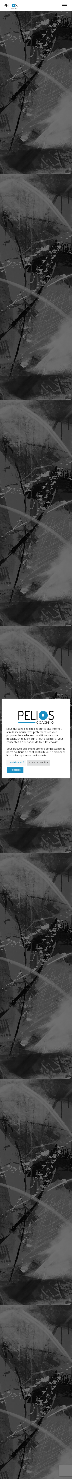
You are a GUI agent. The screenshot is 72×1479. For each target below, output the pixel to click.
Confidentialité (16, 763)
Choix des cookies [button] (38, 763)
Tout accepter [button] (15, 770)
